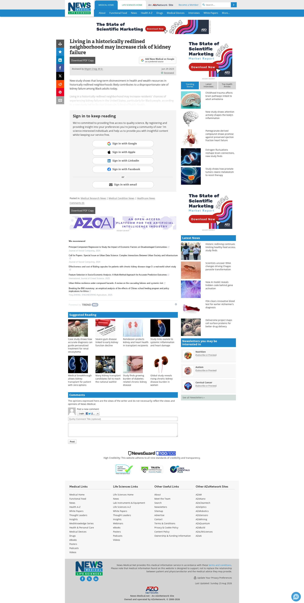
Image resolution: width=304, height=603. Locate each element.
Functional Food (77, 498)
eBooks (73, 539)
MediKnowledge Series (81, 523)
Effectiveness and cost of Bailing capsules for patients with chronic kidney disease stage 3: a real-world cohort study (122, 266)
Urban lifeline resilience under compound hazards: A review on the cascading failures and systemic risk (116, 283)
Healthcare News (146, 198)
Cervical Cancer (204, 382)
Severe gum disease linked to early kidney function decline (106, 342)
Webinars (118, 523)
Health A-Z (74, 506)
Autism (199, 367)
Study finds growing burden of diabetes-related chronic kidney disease (135, 380)
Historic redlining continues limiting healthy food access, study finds (221, 247)
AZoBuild (200, 527)
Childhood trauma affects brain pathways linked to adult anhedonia (219, 96)
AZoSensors (202, 515)
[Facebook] (60, 68)
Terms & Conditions (164, 523)
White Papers (76, 511)
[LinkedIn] (60, 60)
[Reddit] (60, 84)
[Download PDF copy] (60, 44)
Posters (73, 544)
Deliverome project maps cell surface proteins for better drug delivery (219, 323)
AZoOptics (201, 506)
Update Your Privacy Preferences (214, 577)
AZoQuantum (203, 523)
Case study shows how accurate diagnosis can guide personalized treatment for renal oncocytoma (80, 345)
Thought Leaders (78, 515)
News (72, 502)
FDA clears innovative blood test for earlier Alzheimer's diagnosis (220, 304)
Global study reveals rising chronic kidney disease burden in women (161, 380)
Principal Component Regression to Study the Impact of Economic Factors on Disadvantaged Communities (118, 247)
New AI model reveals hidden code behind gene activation (219, 285)
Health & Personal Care (81, 527)
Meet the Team (162, 498)
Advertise (159, 515)
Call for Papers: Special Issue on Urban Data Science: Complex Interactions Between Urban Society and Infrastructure (123, 255)
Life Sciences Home (132, 4)
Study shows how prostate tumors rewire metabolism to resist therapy (220, 172)
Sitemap (158, 511)
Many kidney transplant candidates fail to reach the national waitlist (108, 378)
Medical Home (106, 4)
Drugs (72, 535)
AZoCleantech (203, 502)
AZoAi (199, 535)
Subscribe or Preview (206, 355)
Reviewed (169, 72)
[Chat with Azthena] (296, 596)
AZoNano (200, 498)
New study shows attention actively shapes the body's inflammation (220, 115)
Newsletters (160, 506)
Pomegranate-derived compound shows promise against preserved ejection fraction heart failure (220, 135)
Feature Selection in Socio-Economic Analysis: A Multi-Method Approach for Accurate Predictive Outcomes (118, 275)
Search (158, 502)
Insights (73, 519)
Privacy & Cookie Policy (166, 527)
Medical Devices (77, 531)
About (157, 494)
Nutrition (201, 351)
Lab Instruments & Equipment (129, 502)
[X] (60, 76)
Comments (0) (77, 202)
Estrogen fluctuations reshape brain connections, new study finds (220, 153)
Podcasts (74, 548)
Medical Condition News (121, 198)
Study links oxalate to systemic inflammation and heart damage (162, 342)
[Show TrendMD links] (176, 304)
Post (72, 441)
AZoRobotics (202, 511)
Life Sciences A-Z (122, 506)
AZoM (199, 494)
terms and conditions (220, 565)
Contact (158, 519)
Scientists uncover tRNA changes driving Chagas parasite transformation (218, 266)
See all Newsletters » (194, 397)
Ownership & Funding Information (172, 535)
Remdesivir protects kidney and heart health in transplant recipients (136, 342)
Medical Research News (93, 198)
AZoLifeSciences (204, 531)
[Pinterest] (60, 92)
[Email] (60, 100)
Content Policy (161, 531)
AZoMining (201, 519)
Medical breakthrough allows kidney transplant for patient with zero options (80, 380)
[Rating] (60, 52)
